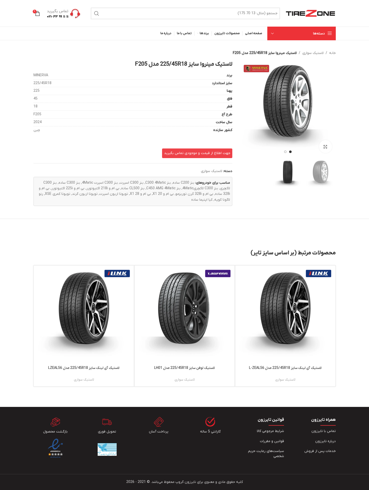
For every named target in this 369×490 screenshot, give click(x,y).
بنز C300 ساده (69, 182)
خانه (332, 53)
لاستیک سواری (313, 53)
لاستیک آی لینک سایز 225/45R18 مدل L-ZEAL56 (285, 368)
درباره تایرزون (325, 441)
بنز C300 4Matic (158, 182)
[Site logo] (310, 13)
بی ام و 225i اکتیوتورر (67, 188)
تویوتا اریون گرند (85, 194)
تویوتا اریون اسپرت (113, 194)
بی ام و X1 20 (163, 194)
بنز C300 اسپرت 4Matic (100, 182)
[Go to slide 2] (285, 151)
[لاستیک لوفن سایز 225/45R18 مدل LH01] (184, 315)
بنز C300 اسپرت (132, 182)
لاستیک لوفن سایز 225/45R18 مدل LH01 (184, 368)
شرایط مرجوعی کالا (270, 431)
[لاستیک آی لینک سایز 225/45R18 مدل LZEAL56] (84, 315)
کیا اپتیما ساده (202, 199)
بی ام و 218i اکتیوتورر (102, 188)
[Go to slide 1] (290, 151)
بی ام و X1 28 (140, 194)
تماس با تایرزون (323, 431)
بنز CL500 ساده (133, 188)
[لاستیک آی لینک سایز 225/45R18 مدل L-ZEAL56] (285, 315)
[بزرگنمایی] (325, 146)
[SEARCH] (96, 13)
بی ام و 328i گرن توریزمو (194, 194)
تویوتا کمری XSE (57, 194)
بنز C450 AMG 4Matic (163, 188)
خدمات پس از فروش (320, 451)
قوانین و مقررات (272, 441)
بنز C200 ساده (183, 182)
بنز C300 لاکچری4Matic (200, 188)
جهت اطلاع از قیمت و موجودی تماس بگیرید (197, 153)
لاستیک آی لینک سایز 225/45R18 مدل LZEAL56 (83, 368)
